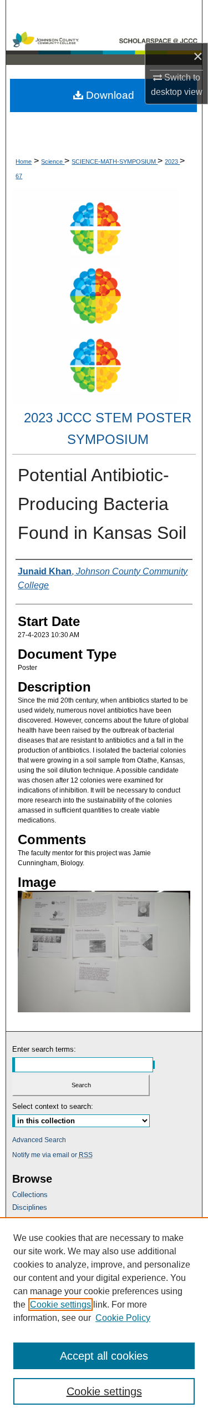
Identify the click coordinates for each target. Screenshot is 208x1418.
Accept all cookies (104, 1356)
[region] (104, 1317)
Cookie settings (60, 1304)
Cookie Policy (122, 1318)
